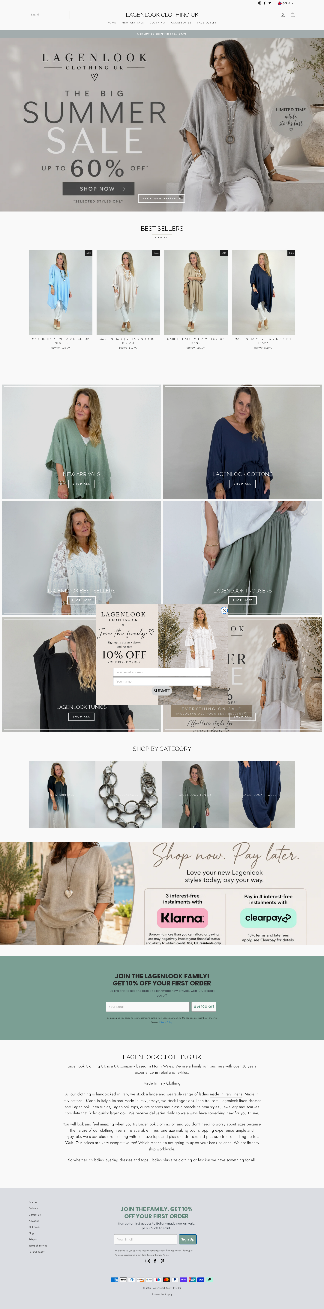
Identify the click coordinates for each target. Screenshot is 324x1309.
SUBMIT (161, 690)
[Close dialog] (224, 610)
